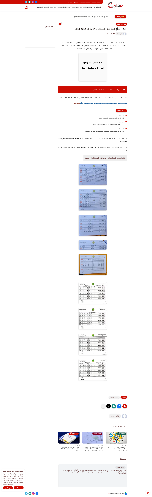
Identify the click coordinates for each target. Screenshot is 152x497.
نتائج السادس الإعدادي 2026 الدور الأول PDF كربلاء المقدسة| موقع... (93, 16)
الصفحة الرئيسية (96, 2)
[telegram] (26, 2)
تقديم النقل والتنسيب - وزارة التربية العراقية (117, 449)
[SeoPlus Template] (126, 493)
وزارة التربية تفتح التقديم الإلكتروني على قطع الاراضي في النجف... (104, 131)
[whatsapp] (29, 2)
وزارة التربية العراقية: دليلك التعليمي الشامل (111, 118)
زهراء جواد (119, 34)
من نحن (76, 2)
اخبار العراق (97, 7)
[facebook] (36, 2)
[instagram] (32, 2)
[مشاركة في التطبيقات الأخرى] (103, 406)
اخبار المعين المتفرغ (50, 7)
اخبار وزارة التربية (77, 7)
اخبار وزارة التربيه (121, 24)
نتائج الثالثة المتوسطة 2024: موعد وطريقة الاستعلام (108, 124)
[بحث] (26, 7)
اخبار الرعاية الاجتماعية (64, 7)
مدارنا (108, 493)
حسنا (18, 488)
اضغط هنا (77, 103)
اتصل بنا (70, 2)
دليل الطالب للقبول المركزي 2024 (70, 449)
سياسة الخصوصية (85, 2)
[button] (119, 406)
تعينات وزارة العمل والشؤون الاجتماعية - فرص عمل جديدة (93, 449)
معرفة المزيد (8, 488)
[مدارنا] (115, 5)
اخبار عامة (40, 7)
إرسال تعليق (120, 467)
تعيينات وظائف (87, 7)
